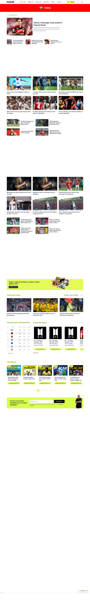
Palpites (53, 2)
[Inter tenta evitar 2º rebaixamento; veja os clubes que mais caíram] (42, 132)
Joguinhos (59, 2)
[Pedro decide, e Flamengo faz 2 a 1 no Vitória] (47, 41)
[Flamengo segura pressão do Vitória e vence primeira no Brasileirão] (45, 103)
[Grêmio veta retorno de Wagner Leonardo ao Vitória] (19, 83)
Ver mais (35, 352)
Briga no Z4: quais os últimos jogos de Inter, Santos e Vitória (55, 230)
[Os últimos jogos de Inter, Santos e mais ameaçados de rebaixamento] (71, 184)
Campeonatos (46, 2)
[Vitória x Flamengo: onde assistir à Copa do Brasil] (20, 26)
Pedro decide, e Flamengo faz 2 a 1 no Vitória (55, 42)
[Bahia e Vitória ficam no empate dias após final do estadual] (19, 103)
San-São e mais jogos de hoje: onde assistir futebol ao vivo (27, 123)
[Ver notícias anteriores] (80, 295)
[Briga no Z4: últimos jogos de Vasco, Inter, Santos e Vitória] (42, 221)
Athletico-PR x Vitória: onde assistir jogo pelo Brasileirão (37, 42)
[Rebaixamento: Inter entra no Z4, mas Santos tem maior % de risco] (19, 203)
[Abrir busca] (82, 2)
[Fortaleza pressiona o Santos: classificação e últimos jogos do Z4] (13, 221)
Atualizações (30, 2)
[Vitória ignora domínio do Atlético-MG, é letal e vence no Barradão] (71, 83)
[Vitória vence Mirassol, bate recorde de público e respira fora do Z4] (45, 203)
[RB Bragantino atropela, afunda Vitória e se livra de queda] (19, 184)
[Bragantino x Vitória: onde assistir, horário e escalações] (45, 184)
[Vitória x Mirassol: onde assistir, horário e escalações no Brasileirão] (71, 203)
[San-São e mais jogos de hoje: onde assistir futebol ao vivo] (13, 122)
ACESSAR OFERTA (39, 349)
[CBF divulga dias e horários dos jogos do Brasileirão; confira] (42, 122)
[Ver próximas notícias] (82, 295)
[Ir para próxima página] (55, 390)
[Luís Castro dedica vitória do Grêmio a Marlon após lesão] (45, 83)
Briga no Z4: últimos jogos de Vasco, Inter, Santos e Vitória (54, 221)
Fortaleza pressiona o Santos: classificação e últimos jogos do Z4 (26, 221)
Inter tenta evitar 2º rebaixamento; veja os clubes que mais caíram (55, 132)
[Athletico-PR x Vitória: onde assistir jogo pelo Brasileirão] (28, 41)
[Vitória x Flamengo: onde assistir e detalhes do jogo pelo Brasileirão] (71, 103)
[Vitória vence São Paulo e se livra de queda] (13, 132)
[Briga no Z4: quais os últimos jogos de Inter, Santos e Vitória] (42, 230)
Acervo (23, 2)
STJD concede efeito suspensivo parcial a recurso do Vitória (18, 42)
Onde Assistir (38, 2)
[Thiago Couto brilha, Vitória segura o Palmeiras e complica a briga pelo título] (13, 230)
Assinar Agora (13, 287)
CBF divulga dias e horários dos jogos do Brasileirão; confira (55, 123)
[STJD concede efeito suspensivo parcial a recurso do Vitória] (9, 41)
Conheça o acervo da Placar (71, 295)
